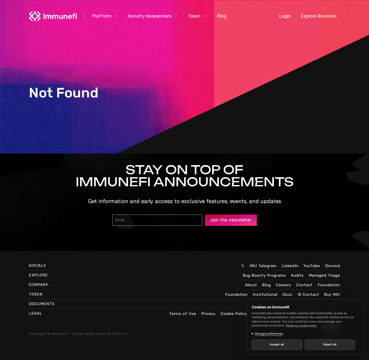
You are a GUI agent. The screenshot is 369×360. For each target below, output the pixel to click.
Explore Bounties (318, 16)
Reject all (329, 344)
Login (285, 16)
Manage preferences (269, 333)
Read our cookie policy (301, 325)
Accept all (277, 344)
